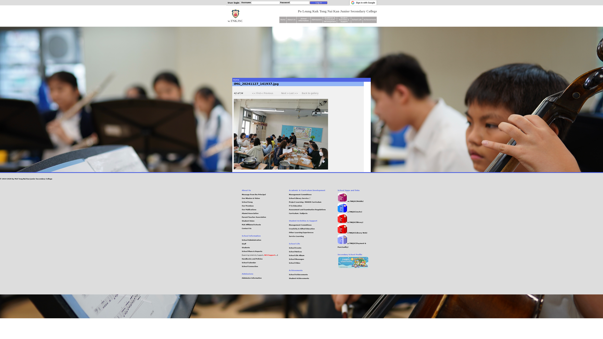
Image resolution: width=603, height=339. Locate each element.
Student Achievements (299, 278)
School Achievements (298, 274)
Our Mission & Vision (251, 198)
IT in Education (295, 206)
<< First (256, 93)
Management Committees (300, 194)
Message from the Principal (254, 194)
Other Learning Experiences (301, 232)
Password (285, 3)
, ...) (270, 255)
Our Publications (249, 209)
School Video (294, 263)
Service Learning (296, 236)
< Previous (267, 93)
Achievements (370, 20)
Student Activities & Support (344, 20)
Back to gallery (310, 93)
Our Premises (248, 206)
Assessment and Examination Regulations (307, 209)
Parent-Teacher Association (254, 217)
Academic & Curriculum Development (330, 20)
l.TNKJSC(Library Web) (357, 233)
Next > (285, 93)
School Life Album (296, 255)
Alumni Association (250, 213)
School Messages (296, 259)
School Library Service (299, 198)
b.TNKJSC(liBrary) (355, 222)
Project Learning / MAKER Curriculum (305, 202)
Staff (244, 244)
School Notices (295, 252)
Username (246, 3)
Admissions (317, 20)
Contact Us (246, 228)
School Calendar (249, 263)
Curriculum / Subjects (298, 213)
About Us (292, 20)
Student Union (248, 221)
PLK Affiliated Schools (251, 225)
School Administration (251, 240)
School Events (295, 248)
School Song (247, 202)
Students (246, 247)
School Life (357, 20)
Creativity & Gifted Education (302, 229)
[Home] (235, 14)
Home (236, 80)
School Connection (250, 266)
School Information (304, 20)
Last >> (293, 93)
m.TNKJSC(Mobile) (355, 201)
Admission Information (252, 278)
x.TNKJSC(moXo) (354, 212)
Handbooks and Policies (252, 259)
